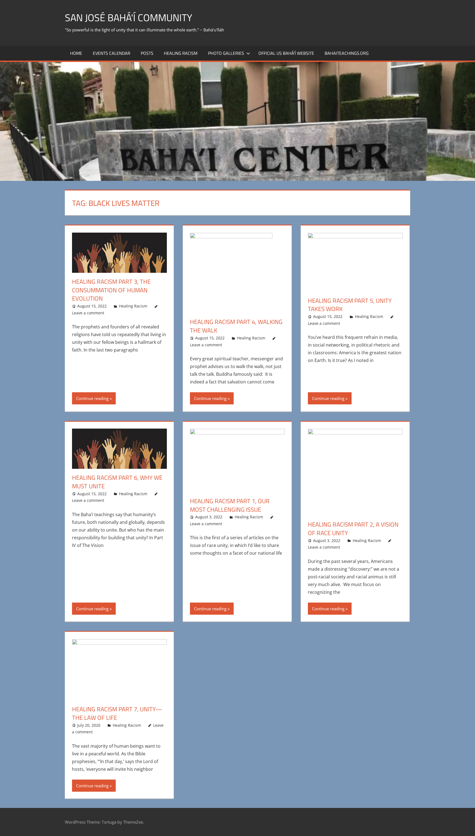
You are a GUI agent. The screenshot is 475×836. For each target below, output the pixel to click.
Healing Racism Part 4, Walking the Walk (236, 326)
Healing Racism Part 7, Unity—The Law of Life (117, 713)
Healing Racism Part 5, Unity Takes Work (350, 305)
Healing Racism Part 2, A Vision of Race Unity (353, 529)
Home (76, 53)
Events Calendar (111, 53)
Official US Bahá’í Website (286, 53)
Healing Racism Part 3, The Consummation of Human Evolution (111, 290)
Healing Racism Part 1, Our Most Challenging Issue (230, 505)
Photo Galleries (226, 53)
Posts (147, 53)
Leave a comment (88, 312)
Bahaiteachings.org (347, 53)
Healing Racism (180, 53)
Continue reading (92, 398)
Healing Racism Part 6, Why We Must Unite (117, 482)
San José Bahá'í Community (128, 17)
